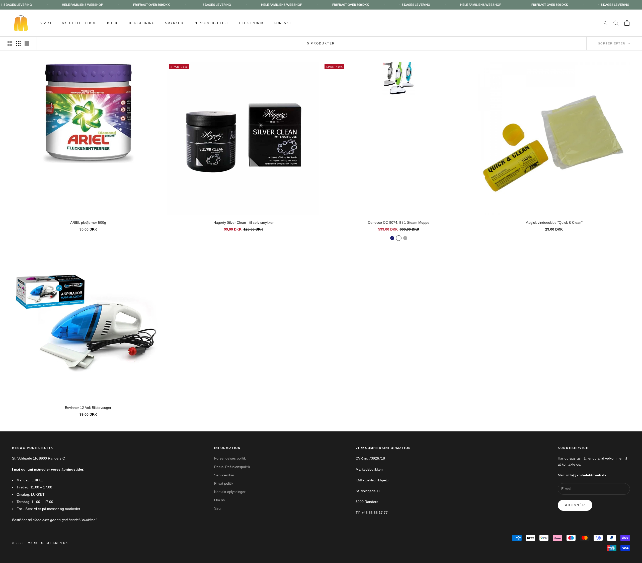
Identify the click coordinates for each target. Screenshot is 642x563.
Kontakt (282, 23)
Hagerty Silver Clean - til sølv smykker (243, 222)
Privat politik (223, 483)
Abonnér (575, 505)
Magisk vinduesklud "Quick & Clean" (554, 222)
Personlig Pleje (211, 23)
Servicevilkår (224, 475)
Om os (219, 500)
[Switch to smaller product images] (18, 43)
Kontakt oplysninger (230, 492)
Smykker (174, 23)
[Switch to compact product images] (27, 43)
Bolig (113, 23)
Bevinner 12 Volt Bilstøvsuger (88, 408)
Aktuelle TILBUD (79, 23)
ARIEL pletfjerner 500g (88, 222)
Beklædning (142, 23)
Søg (217, 508)
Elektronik (251, 23)
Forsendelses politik (230, 458)
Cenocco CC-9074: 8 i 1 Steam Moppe (398, 222)
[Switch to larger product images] (10, 43)
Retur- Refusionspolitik (232, 467)
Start (46, 23)
